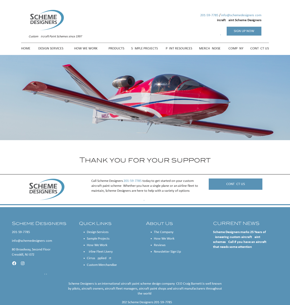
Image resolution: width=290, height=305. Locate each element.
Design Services (98, 232)
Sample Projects (98, 239)
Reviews (160, 245)
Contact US (235, 184)
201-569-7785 (209, 15)
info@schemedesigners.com (241, 15)
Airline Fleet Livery (100, 252)
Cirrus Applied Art (99, 258)
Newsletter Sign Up (167, 252)
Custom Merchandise (102, 265)
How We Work (97, 245)
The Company (163, 232)
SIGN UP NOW (244, 31)
